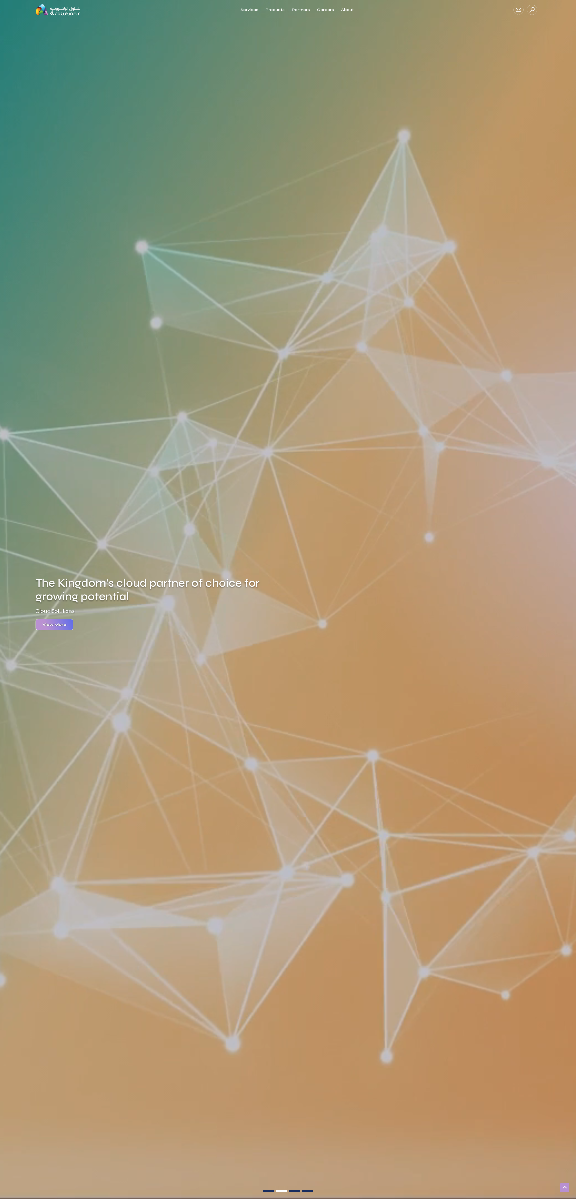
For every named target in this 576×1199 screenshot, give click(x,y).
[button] (268, 1191)
